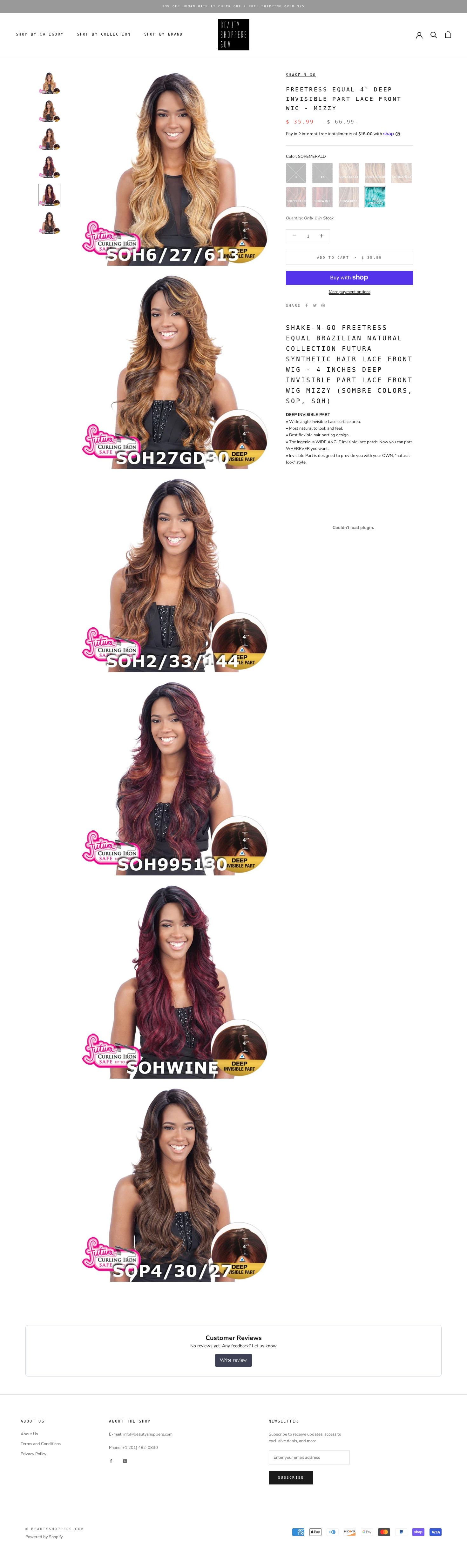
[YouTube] (125, 1461)
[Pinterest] (323, 305)
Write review (233, 1360)
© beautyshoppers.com (54, 1529)
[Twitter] (315, 305)
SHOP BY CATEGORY (40, 34)
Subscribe (291, 1478)
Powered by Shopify (44, 1537)
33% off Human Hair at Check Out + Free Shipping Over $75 (233, 6)
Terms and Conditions (41, 1444)
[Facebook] (306, 305)
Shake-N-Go (301, 75)
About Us (29, 1434)
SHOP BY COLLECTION (104, 34)
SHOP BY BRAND (163, 34)
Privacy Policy (33, 1454)
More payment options (349, 291)
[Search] (433, 34)
